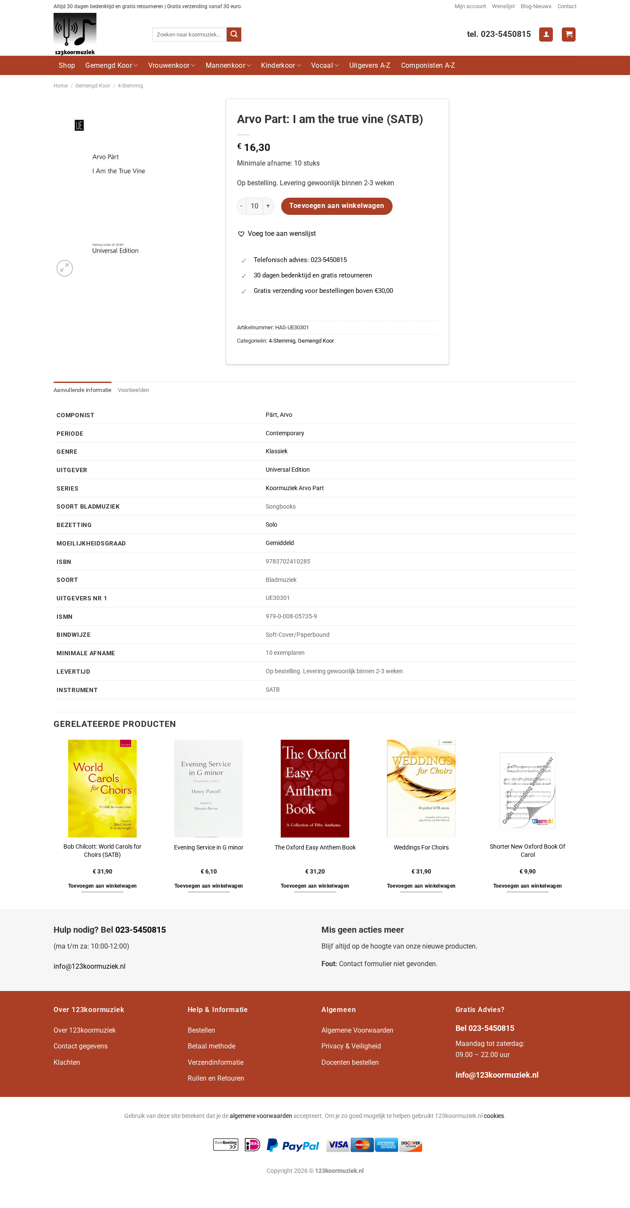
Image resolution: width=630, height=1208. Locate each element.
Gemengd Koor (108, 65)
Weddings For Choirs (421, 847)
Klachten (67, 1062)
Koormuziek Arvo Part (295, 488)
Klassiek (277, 451)
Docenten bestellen (350, 1062)
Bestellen (201, 1030)
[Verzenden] (234, 34)
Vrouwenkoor (169, 65)
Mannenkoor (225, 65)
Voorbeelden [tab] (134, 390)
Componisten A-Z (428, 65)
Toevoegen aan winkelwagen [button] (102, 886)
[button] (276, 233)
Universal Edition (288, 469)
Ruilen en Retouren (216, 1078)
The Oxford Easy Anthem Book (315, 847)
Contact (567, 6)
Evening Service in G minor (208, 847)
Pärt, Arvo (279, 415)
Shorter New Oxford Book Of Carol (527, 851)
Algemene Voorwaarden (357, 1030)
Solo (271, 524)
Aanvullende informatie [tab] (83, 390)
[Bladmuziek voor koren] (96, 34)
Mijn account (470, 6)
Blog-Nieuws (536, 6)
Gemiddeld (280, 543)
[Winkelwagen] (569, 34)
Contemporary (285, 433)
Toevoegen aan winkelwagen (336, 206)
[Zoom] (65, 268)
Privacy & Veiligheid (351, 1046)
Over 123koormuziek (85, 1030)
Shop (67, 65)
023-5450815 (140, 930)
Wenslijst (503, 6)
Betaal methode (211, 1046)
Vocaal (322, 65)
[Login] (546, 34)
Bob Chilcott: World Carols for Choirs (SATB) (102, 851)
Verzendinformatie (215, 1062)
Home (61, 86)
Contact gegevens (81, 1046)
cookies (494, 1116)
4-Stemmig (130, 86)
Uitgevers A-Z (370, 65)
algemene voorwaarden (261, 1116)
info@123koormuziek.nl (90, 966)
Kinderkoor (278, 65)
